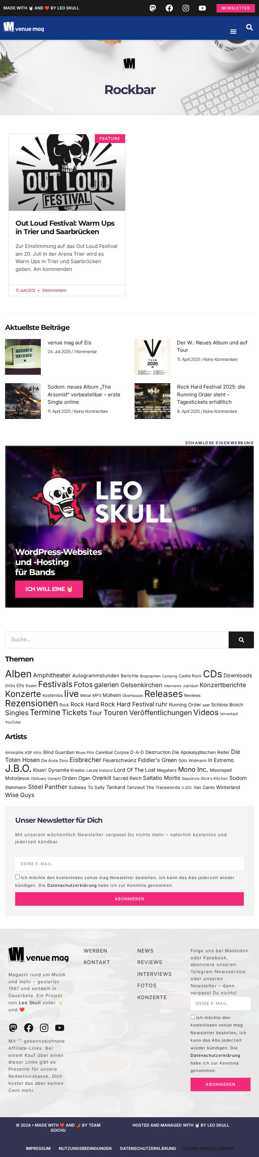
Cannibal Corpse (112, 752)
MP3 (96, 695)
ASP (28, 752)
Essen (31, 685)
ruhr (161, 704)
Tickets (74, 712)
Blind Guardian (59, 752)
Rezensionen (31, 703)
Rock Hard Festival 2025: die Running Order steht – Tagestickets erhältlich (211, 394)
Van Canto (204, 787)
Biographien (150, 676)
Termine (45, 712)
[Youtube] (202, 8)
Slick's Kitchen (214, 778)
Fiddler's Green (157, 760)
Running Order (185, 704)
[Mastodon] (152, 8)
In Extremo (221, 760)
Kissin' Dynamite (51, 770)
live (71, 693)
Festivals (55, 684)
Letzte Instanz (99, 770)
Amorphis (14, 752)
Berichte (130, 675)
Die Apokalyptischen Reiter (201, 752)
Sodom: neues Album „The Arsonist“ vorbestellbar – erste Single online (84, 394)
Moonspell (221, 770)
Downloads (238, 675)
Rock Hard (84, 704)
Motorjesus (17, 778)
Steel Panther (47, 786)
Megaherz (167, 770)
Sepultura (190, 778)
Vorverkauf (229, 714)
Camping (169, 676)
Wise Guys (19, 794)
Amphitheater (52, 675)
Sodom (238, 778)
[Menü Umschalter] (233, 31)
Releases (163, 693)
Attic (37, 752)
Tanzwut (135, 787)
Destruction (158, 752)
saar (206, 705)
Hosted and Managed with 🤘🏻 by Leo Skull (181, 1125)
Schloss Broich (227, 704)
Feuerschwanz (120, 760)
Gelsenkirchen (141, 684)
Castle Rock (190, 675)
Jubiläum (190, 686)
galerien (106, 685)
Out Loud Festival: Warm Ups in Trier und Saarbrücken (65, 227)
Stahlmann (16, 787)
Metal (85, 695)
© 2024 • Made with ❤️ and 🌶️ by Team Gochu (58, 1127)
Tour (95, 712)
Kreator (77, 770)
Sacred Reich (127, 778)
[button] (249, 27)
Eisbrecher (85, 760)
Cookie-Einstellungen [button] (208, 1148)
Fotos (83, 684)
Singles (16, 713)
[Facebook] (169, 8)
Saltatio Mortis (161, 777)
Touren (116, 712)
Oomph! (54, 779)
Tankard (115, 787)
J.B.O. (18, 768)
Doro (63, 760)
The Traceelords (163, 787)
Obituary (38, 778)
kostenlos (52, 695)
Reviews (192, 695)
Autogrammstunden (95, 676)
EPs (20, 685)
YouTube (13, 722)
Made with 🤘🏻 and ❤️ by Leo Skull (41, 7)
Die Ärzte (49, 760)
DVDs (10, 685)
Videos (206, 712)
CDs (212, 674)
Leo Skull (30, 1002)
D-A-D (137, 752)
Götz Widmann (192, 760)
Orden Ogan (76, 778)
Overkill (101, 777)
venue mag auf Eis (69, 342)
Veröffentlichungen (160, 712)
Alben (18, 674)
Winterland (228, 787)
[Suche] (241, 639)
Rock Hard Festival (127, 704)
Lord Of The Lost (134, 770)
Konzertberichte (223, 684)
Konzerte (23, 694)
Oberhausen (132, 695)
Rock (64, 704)
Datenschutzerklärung (72, 885)
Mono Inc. (193, 769)
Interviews (172, 686)
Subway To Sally (87, 787)
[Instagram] (185, 8)
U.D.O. (186, 787)
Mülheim (112, 695)
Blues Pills (85, 752)
